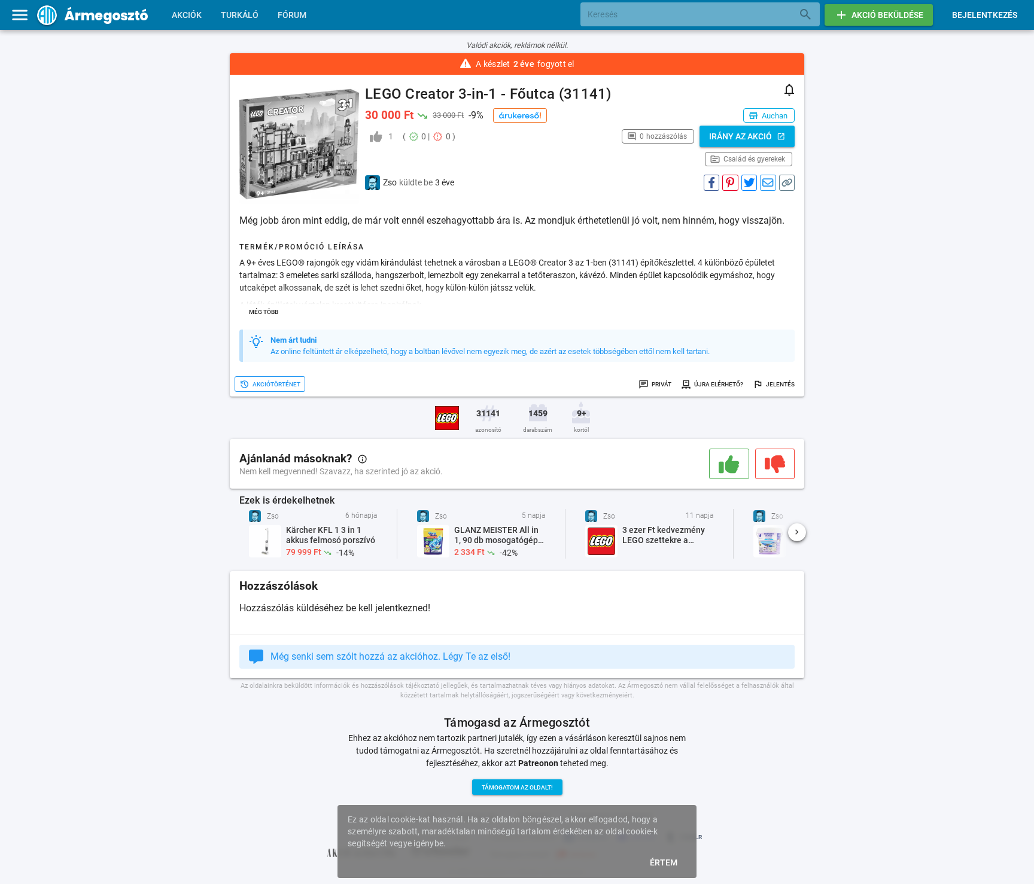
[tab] (186, 15)
